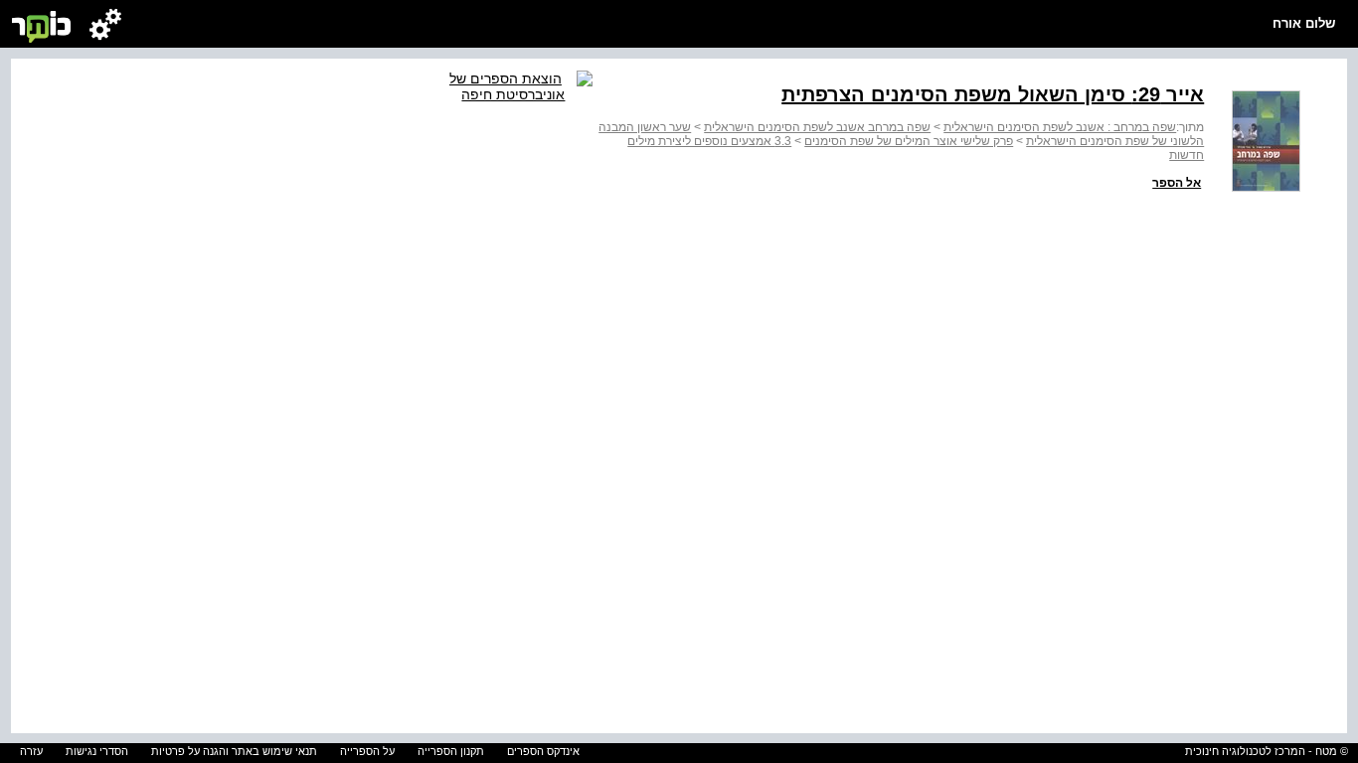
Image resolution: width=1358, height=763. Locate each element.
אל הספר (1176, 183)
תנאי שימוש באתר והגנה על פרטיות (234, 751)
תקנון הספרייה (451, 751)
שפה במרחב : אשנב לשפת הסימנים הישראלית (1059, 127)
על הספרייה (367, 751)
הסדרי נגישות (97, 751)
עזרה (31, 751)
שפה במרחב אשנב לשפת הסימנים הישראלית (817, 127)
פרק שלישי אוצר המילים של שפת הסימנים (908, 141)
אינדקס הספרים (543, 751)
